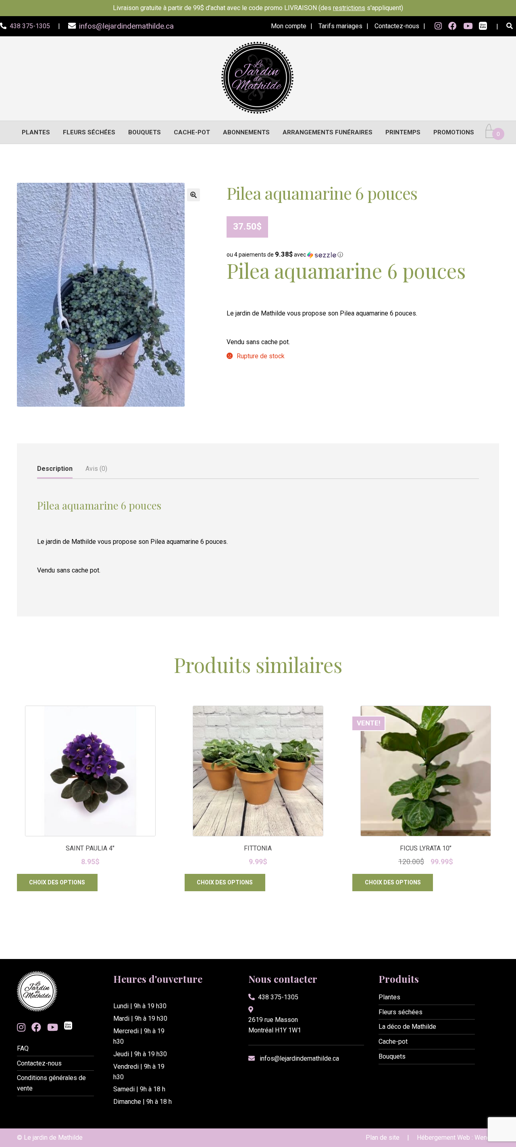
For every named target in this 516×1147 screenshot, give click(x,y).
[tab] (55, 469)
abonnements (246, 132)
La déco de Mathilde (407, 1026)
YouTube (468, 26)
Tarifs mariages (340, 26)
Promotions (453, 132)
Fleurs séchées (89, 132)
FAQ (23, 1048)
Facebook (452, 26)
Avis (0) (96, 468)
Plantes (36, 132)
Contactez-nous (397, 26)
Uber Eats (483, 27)
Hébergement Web (443, 1137)
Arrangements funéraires (327, 132)
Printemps (402, 132)
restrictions (349, 8)
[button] (193, 194)
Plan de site (382, 1137)
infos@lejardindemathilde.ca (299, 1058)
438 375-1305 (278, 997)
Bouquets (144, 132)
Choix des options (57, 882)
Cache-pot (192, 132)
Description (55, 468)
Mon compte (288, 26)
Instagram (438, 26)
